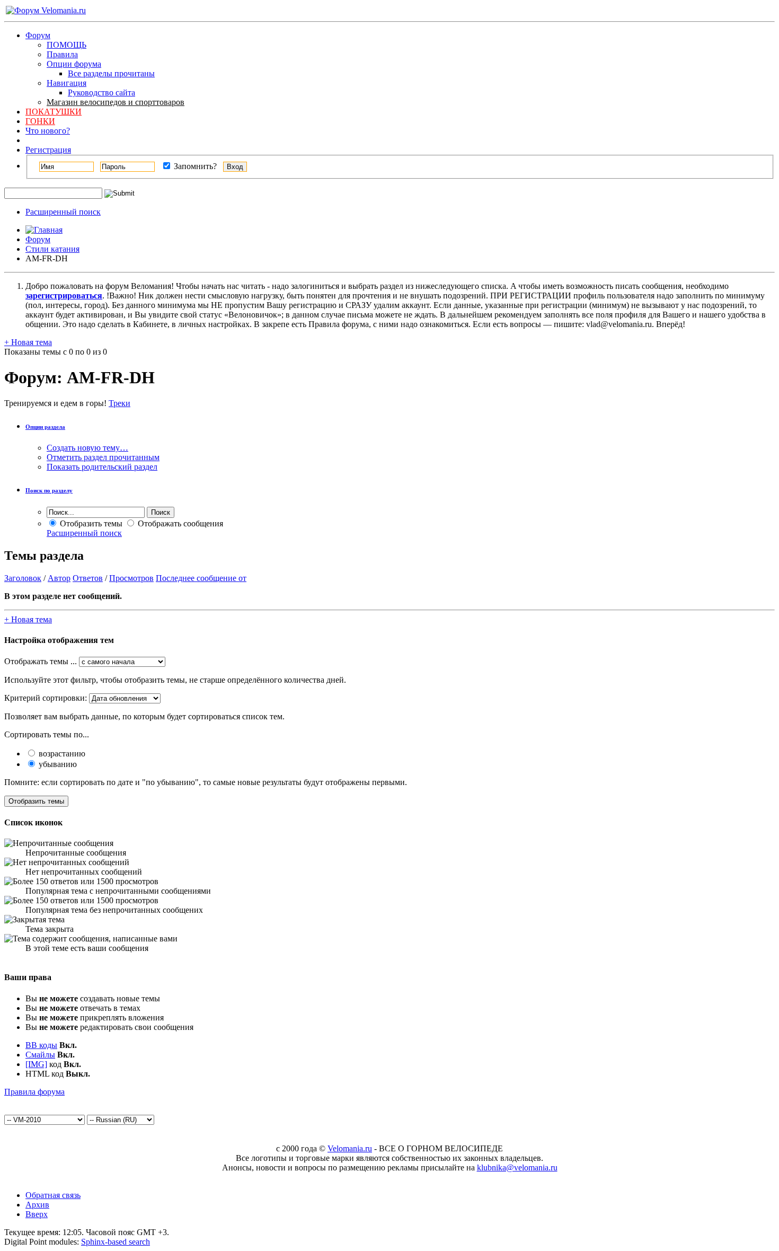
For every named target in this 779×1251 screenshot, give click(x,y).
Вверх (36, 1214)
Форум (37, 35)
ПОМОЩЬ (66, 44)
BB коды (41, 1045)
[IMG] (36, 1064)
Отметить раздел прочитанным (103, 457)
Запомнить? (194, 166)
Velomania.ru (349, 1148)
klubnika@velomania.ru (517, 1167)
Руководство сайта (101, 92)
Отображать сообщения (179, 523)
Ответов (88, 578)
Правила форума (34, 1091)
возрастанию (61, 753)
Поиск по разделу (49, 490)
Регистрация (48, 149)
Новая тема (28, 342)
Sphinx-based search (115, 1241)
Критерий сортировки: (45, 697)
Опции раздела (45, 427)
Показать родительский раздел (102, 466)
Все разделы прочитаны (111, 73)
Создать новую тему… (87, 447)
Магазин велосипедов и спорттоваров (115, 102)
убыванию (57, 764)
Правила (62, 54)
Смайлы (40, 1054)
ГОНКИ (40, 121)
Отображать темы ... (40, 661)
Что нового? (47, 130)
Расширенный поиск (63, 211)
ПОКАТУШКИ (53, 111)
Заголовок (22, 578)
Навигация (66, 82)
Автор (59, 578)
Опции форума (74, 63)
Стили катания (52, 248)
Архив (37, 1204)
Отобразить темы (90, 523)
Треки (119, 403)
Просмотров (131, 578)
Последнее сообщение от (201, 578)
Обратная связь (53, 1195)
